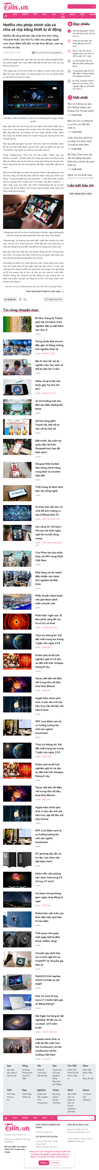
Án (8, 1100)
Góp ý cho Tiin (55, 299)
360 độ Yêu (42, 1075)
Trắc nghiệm (42, 1097)
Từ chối (55, 1162)
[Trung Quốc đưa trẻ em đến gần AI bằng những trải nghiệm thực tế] (17, 348)
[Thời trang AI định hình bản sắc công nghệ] (17, 493)
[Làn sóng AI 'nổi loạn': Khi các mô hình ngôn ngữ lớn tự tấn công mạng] (17, 533)
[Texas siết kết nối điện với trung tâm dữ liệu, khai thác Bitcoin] (17, 685)
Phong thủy (42, 1103)
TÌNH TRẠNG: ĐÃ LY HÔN (80, 194)
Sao (15, 14)
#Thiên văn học (49, 627)
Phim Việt (72, 1070)
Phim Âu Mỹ (73, 1072)
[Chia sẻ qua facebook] (20, 299)
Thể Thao (11, 1094)
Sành (37, 334)
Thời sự (10, 1097)
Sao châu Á (12, 1072)
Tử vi (39, 1100)
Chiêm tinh (42, 1094)
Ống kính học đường (57, 1083)
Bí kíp (54, 1078)
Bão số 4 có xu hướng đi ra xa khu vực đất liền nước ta (80, 124)
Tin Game (87, 1094)
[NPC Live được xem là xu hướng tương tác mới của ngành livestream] (17, 728)
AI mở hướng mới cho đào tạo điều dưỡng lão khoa (83, 63)
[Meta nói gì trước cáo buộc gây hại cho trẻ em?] (17, 387)
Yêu (35, 14)
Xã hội (55, 1100)
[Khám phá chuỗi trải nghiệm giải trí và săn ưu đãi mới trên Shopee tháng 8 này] (17, 661)
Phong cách (27, 1072)
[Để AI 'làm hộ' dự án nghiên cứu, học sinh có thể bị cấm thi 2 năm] (17, 367)
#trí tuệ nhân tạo (51, 519)
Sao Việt (10, 1070)
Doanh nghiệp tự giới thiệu (72, 1108)
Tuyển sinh (57, 1070)
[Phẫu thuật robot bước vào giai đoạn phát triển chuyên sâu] (17, 602)
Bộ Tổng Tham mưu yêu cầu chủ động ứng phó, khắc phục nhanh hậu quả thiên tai (81, 160)
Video (55, 1090)
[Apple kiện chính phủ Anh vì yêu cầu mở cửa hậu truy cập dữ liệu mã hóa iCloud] (17, 704)
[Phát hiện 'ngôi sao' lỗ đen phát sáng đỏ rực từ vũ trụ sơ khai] (17, 622)
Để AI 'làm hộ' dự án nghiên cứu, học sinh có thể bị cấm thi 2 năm (83, 54)
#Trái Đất (46, 647)
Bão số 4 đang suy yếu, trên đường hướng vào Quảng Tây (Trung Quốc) (81, 107)
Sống (25, 14)
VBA (24, 1078)
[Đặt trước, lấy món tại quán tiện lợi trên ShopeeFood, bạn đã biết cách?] (17, 447)
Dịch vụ (71, 1103)
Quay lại (11, 299)
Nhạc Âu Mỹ (88, 1078)
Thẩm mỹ (26, 1097)
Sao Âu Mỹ (11, 1075)
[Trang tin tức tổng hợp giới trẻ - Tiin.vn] (16, 6)
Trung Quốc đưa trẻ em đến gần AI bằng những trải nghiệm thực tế (83, 74)
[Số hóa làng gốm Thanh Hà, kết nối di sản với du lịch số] (17, 427)
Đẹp (83, 14)
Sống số (71, 1100)
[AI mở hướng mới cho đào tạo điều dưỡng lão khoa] (17, 407)
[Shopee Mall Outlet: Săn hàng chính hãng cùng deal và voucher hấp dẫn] (17, 470)
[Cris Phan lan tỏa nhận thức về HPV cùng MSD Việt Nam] (17, 559)
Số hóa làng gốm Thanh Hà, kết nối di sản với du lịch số (84, 33)
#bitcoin (46, 690)
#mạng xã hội (49, 393)
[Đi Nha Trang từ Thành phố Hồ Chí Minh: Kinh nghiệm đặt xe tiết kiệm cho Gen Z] (17, 324)
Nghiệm (41, 1090)
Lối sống (25, 1070)
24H (54, 14)
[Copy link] (25, 299)
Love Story (41, 1072)
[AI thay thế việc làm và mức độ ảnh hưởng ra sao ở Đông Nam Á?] (17, 513)
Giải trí (55, 1097)
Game (86, 1090)
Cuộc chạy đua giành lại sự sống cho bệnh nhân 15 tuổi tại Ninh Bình (80, 141)
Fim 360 (63, 15)
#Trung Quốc (48, 353)
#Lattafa (46, 1059)
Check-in (26, 1075)
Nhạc (73, 14)
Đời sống (56, 1094)
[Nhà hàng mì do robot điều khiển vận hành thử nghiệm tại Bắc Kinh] (17, 579)
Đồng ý (43, 1162)
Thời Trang (26, 1094)
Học (44, 14)
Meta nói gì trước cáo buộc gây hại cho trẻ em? (82, 43)
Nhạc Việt (87, 1070)
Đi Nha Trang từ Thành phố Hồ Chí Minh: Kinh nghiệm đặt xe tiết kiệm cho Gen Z (84, 85)
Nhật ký (40, 1070)
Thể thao (56, 1103)
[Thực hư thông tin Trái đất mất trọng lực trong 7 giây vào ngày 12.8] (17, 642)
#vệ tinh (46, 905)
